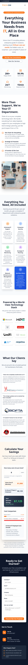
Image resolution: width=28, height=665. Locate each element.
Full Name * (7, 579)
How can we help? (8, 605)
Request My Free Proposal (14, 619)
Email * (6, 585)
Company (6, 592)
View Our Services (14, 61)
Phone (5, 598)
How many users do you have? (14, 468)
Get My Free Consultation (13, 57)
